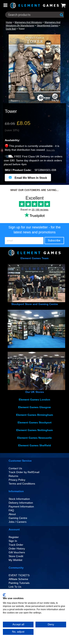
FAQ (11, 510)
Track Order (16, 544)
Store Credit (16, 556)
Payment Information (21, 506)
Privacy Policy (17, 479)
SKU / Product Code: (18, 170)
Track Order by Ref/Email (24, 472)
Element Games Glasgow (34, 407)
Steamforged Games (47, 25)
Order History (17, 548)
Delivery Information (21, 502)
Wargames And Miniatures (28, 22)
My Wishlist (15, 560)
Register (14, 537)
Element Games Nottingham (34, 430)
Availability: (12, 140)
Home (9, 22)
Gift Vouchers (17, 552)
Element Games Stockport (35, 422)
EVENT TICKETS (19, 575)
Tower (21, 29)
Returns (13, 475)
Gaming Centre (18, 517)
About (12, 514)
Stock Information (19, 498)
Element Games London (34, 399)
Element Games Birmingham (34, 414)
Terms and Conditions (22, 483)
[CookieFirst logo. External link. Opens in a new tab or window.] (4, 595)
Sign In (13, 540)
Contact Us (15, 468)
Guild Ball (11, 29)
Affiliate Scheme (18, 579)
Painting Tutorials (19, 582)
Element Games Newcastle (34, 437)
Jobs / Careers (17, 521)
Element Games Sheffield (34, 445)
